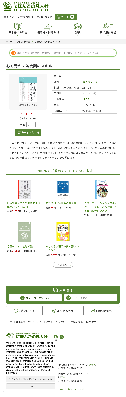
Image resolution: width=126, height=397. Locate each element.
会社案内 (20, 321)
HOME (10, 321)
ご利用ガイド (44, 17)
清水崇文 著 (90, 81)
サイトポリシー (35, 321)
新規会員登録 (25, 17)
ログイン (9, 17)
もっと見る (61, 264)
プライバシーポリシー (56, 321)
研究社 (86, 99)
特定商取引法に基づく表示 (83, 321)
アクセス (91, 364)
